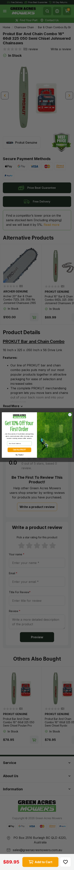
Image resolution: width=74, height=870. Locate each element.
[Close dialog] (70, 414)
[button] (65, 862)
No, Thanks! (19, 455)
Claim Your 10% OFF (19, 450)
